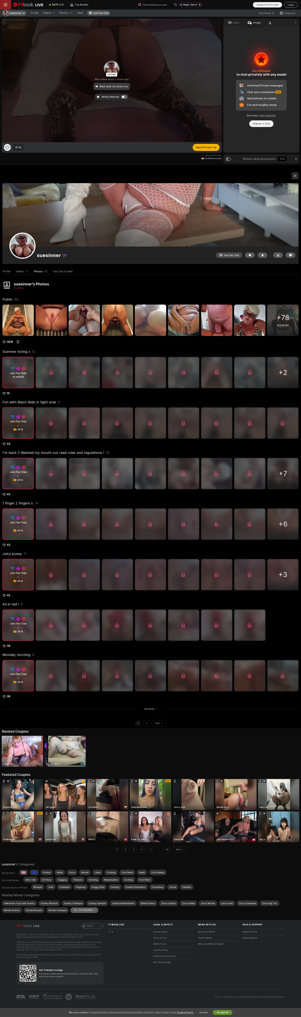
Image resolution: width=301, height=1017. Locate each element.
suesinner (8, 864)
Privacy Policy (160, 932)
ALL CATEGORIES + (84, 910)
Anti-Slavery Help (162, 962)
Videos (49, 12)
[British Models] (23, 872)
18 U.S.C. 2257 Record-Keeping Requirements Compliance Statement (249, 997)
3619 (10, 341)
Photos (66, 12)
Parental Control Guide (164, 956)
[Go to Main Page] (28, 4)
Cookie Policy (185, 1012)
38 (8, 645)
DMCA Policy (159, 944)
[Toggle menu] (5, 4)
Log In (291, 4)
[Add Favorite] (7, 147)
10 (8, 393)
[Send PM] (290, 255)
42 (8, 443)
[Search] (175, 4)
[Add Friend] (278, 255)
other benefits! (267, 115)
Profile (34, 12)
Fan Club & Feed (62, 271)
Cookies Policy (160, 950)
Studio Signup (205, 938)
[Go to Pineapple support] (69, 997)
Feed (80, 12)
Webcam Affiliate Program (211, 944)
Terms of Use (160, 938)
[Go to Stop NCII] (85, 997)
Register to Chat (261, 123)
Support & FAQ (249, 932)
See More (149, 709)
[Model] (295, 175)
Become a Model (206, 932)
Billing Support (249, 938)
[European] (34, 872)
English (89, 926)
